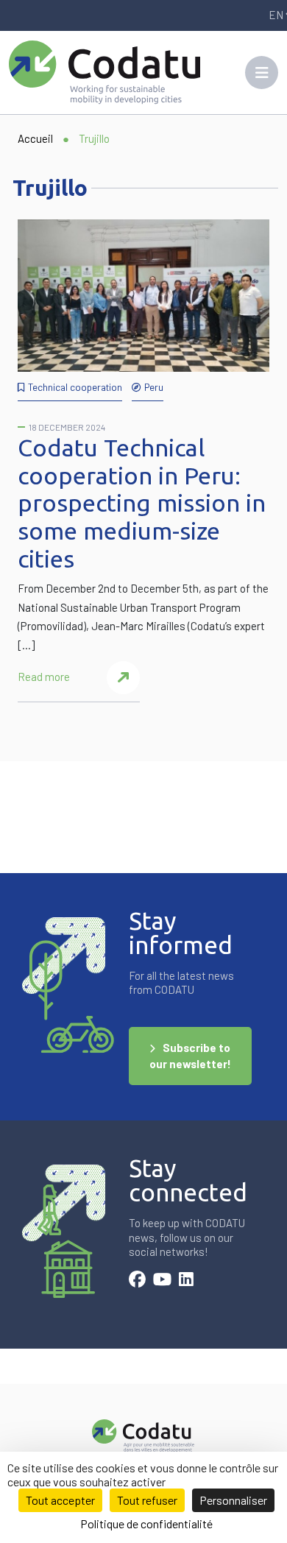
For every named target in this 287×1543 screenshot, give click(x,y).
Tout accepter (60, 1500)
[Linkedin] (186, 1281)
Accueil (35, 138)
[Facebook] (137, 1281)
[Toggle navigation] (261, 72)
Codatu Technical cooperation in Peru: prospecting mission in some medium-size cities (142, 503)
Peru (153, 387)
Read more (44, 676)
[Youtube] (162, 1281)
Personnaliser (233, 1500)
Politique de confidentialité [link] (146, 1523)
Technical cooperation (75, 387)
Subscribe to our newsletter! (190, 1056)
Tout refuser (147, 1500)
